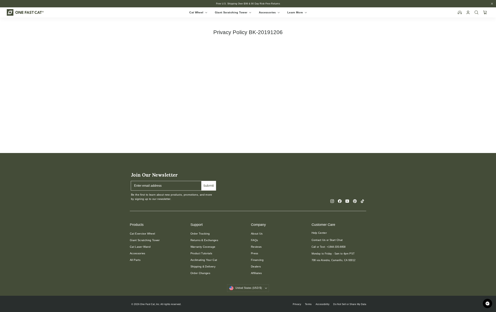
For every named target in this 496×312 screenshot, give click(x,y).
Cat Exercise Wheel (142, 233)
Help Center (319, 232)
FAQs (254, 240)
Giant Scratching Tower (231, 12)
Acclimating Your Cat (203, 259)
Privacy (297, 304)
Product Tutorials (201, 253)
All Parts (135, 259)
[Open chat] (487, 303)
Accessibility (323, 304)
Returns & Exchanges (204, 240)
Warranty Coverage (202, 246)
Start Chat (336, 240)
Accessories (268, 12)
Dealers (256, 266)
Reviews (256, 246)
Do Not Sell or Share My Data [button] (349, 304)
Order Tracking (200, 233)
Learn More (295, 12)
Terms (308, 304)
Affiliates (256, 273)
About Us (257, 233)
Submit (208, 185)
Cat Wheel (196, 12)
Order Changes (200, 273)
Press (254, 253)
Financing (257, 259)
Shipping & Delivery (203, 266)
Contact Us (319, 240)
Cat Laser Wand (140, 246)
